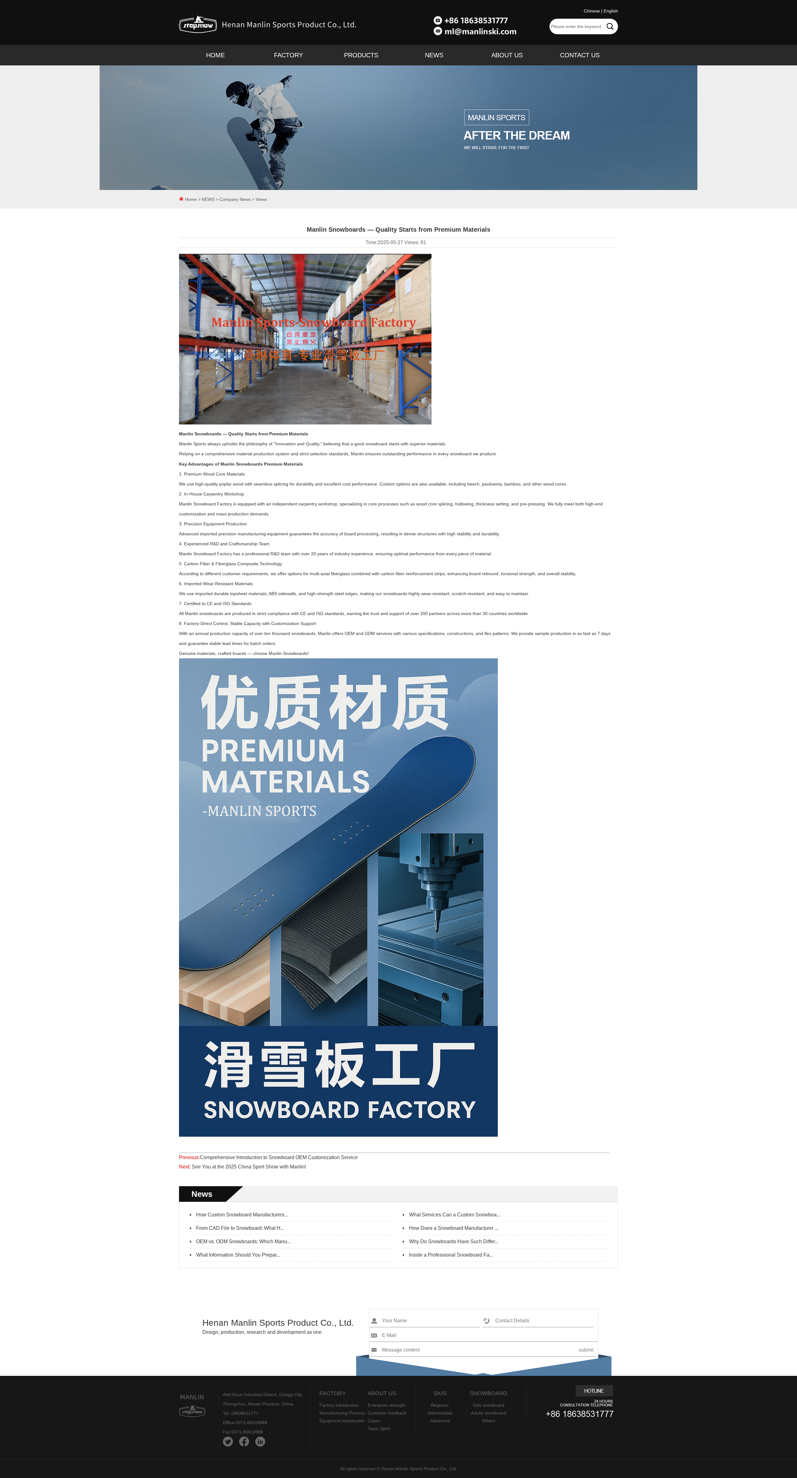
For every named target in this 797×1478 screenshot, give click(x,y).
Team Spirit (379, 1428)
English (611, 10)
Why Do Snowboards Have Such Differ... (453, 1241)
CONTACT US (580, 55)
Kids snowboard (488, 1405)
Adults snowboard (488, 1412)
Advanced (440, 1420)
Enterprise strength (386, 1405)
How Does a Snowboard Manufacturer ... (453, 1228)
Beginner (440, 1405)
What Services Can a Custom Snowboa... (454, 1214)
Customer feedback (387, 1412)
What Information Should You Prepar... (238, 1255)
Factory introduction (339, 1405)
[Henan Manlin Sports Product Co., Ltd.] (269, 33)
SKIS (440, 1393)
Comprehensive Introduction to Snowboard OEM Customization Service (279, 1157)
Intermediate (440, 1412)
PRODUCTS (361, 55)
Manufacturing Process (342, 1412)
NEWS (434, 55)
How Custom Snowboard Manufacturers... (242, 1214)
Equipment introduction (342, 1420)
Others (488, 1420)
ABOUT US (507, 55)
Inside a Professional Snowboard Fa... (451, 1255)
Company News (235, 199)
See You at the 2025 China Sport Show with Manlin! (248, 1166)
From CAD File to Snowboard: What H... (240, 1228)
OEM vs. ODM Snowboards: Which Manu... (243, 1241)
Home (191, 199)
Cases (374, 1420)
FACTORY (288, 55)
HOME (215, 55)
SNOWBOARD (488, 1393)
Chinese (592, 10)
